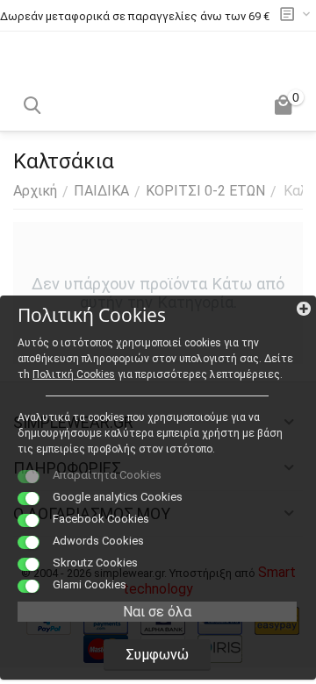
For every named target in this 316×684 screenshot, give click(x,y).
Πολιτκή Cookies (73, 374)
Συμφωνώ (157, 654)
